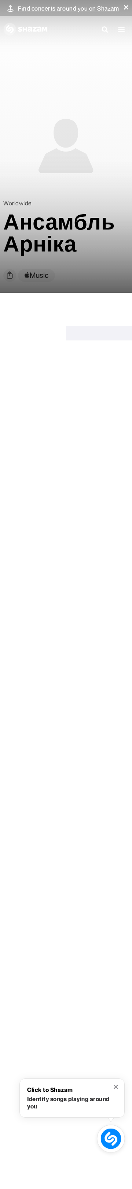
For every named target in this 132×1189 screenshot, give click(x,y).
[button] (126, 7)
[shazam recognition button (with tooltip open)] (111, 1138)
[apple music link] (36, 275)
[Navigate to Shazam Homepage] (25, 29)
